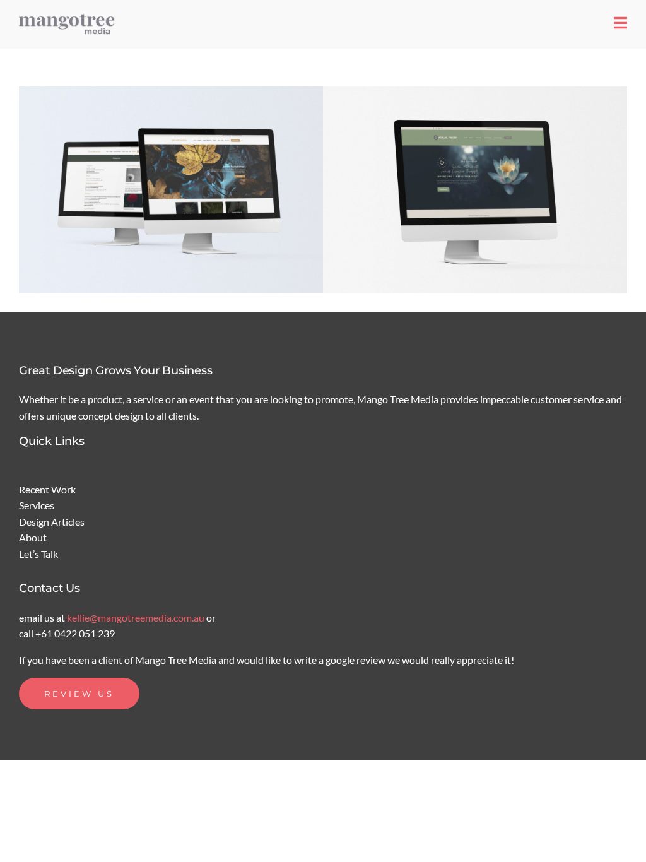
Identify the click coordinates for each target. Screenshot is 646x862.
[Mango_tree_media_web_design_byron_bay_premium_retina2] (69, 17)
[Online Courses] (171, 189)
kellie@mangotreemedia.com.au (136, 617)
